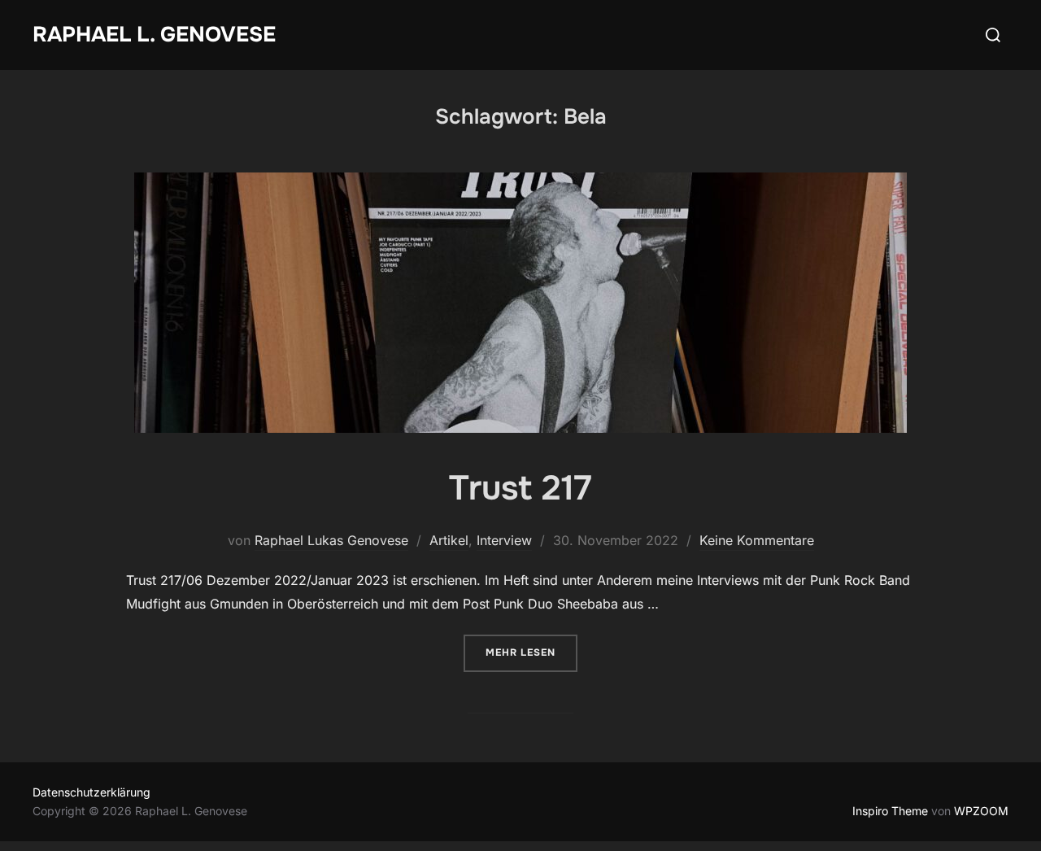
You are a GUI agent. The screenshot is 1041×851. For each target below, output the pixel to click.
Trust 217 (520, 488)
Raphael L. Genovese (154, 34)
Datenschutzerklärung (91, 792)
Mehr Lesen (531, 652)
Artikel (448, 540)
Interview (504, 540)
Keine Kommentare (756, 540)
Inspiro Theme (890, 811)
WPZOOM (981, 811)
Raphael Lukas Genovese (331, 540)
